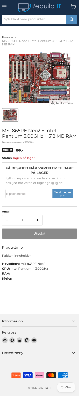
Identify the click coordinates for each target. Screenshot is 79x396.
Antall (6, 211)
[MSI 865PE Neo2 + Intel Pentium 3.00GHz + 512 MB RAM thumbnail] (10, 114)
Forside (7, 37)
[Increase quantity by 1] (38, 220)
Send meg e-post (62, 194)
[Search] (71, 19)
